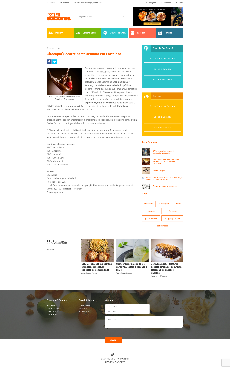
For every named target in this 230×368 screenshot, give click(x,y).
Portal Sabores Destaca (162, 58)
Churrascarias (162, 127)
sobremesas (162, 225)
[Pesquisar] (124, 16)
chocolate (148, 203)
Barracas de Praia (162, 79)
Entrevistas (85, 311)
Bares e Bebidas (163, 68)
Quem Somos (85, 305)
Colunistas (52, 314)
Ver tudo (50, 249)
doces (178, 203)
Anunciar (83, 308)
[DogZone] (158, 16)
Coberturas (52, 311)
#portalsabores (115, 362)
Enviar (113, 339)
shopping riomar (172, 218)
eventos (151, 211)
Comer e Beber (54, 308)
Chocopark (164, 203)
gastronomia (151, 218)
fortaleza (173, 211)
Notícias (51, 305)
